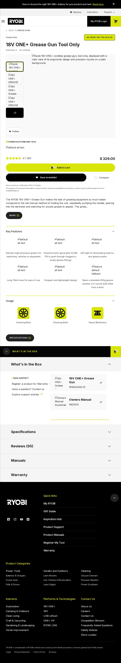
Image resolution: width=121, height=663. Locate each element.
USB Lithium (50, 615)
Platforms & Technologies (60, 598)
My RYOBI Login (99, 21)
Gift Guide (50, 511)
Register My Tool (54, 542)
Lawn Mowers (50, 575)
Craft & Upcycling (16, 620)
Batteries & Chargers (16, 575)
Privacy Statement (22, 652)
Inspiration (92, 12)
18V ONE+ (49, 606)
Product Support (54, 527)
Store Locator (89, 634)
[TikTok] (28, 520)
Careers (85, 611)
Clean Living (12, 615)
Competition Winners (92, 620)
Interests (11, 598)
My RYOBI (49, 503)
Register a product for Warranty (27, 383)
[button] (15, 67)
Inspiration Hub (53, 519)
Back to (19, 30)
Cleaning (86, 570)
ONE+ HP (49, 620)
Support (108, 12)
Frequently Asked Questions (97, 625)
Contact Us (88, 598)
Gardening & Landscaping (20, 625)
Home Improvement (17, 630)
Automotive (12, 606)
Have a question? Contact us (27, 389)
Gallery (15, 131)
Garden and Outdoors (56, 570)
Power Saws (12, 580)
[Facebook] (8, 520)
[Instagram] (15, 520)
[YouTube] (21, 520)
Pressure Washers (89, 580)
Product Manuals (54, 534)
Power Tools (13, 570)
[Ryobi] (16, 21)
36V (46, 611)
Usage (10, 300)
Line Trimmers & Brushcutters (57, 580)
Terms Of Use (39, 652)
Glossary (52, 652)
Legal (8, 652)
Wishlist (77, 12)
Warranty (49, 550)
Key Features (14, 231)
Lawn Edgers (50, 584)
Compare (104, 177)
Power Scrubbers (89, 584)
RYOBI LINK (50, 625)
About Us (86, 606)
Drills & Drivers (13, 584)
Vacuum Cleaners (89, 575)
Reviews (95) (22, 446)
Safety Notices (89, 630)
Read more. (98, 4)
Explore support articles (26, 394)
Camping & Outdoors (17, 611)
